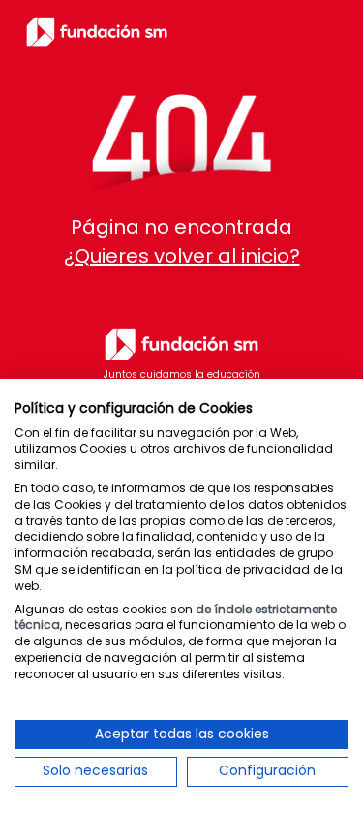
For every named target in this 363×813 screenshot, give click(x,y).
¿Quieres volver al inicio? (182, 255)
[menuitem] (285, 32)
